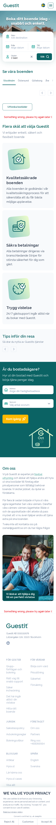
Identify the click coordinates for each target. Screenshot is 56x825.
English (34, 760)
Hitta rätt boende (11, 710)
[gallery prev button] (42, 93)
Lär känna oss (14, 772)
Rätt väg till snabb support (14, 680)
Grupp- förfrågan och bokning (14, 669)
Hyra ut (10, 766)
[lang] (43, 5)
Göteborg (37, 80)
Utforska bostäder (17, 107)
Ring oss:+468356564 (37, 742)
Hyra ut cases (14, 778)
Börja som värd (39, 666)
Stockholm (9, 80)
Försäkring (36, 684)
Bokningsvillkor (14, 740)
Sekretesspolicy (15, 728)
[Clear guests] (31, 57)
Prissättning (37, 672)
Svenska (35, 766)
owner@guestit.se (12, 528)
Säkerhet (35, 678)
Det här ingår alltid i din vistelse (13, 699)
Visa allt (10, 785)
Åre (47, 80)
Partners (35, 734)
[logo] (11, 5)
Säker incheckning (13, 689)
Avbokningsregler (16, 734)
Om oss (35, 728)
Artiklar (10, 760)
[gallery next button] (51, 93)
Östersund (23, 80)
